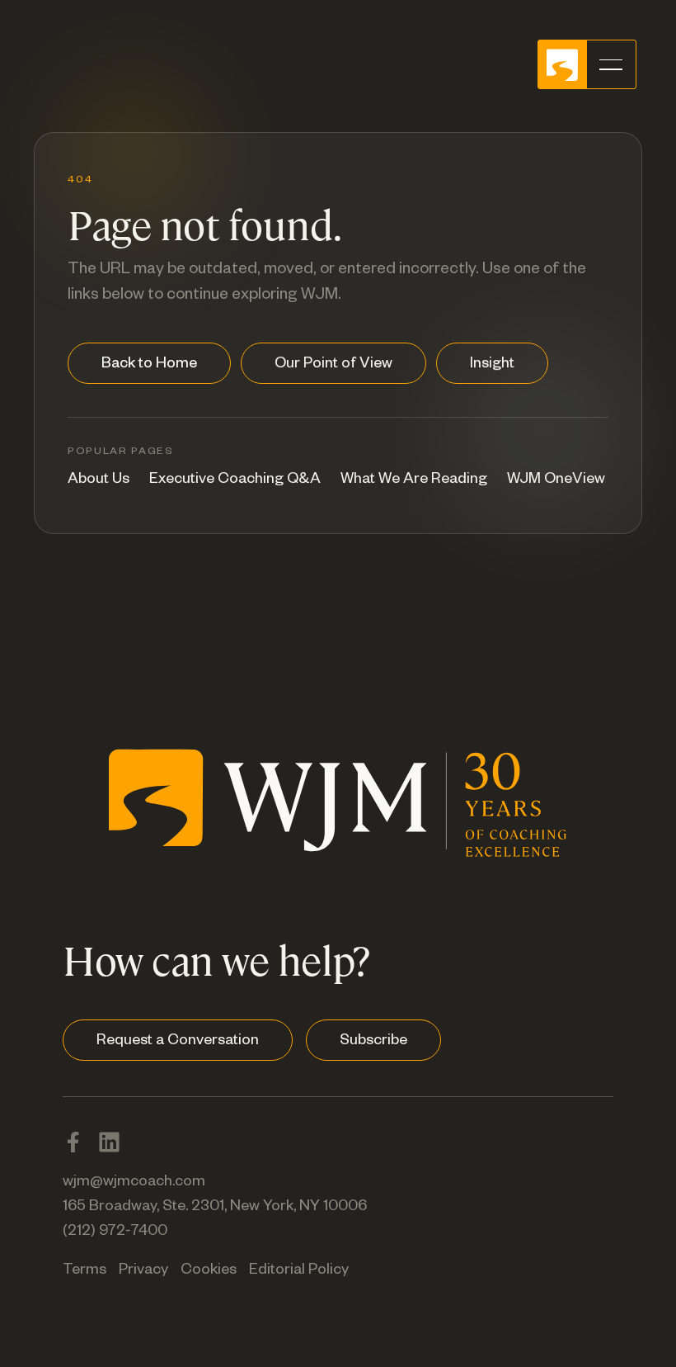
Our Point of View (333, 365)
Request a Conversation (177, 1042)
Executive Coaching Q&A (235, 480)
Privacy (143, 1271)
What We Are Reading (413, 480)
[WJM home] (338, 816)
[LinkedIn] (109, 1142)
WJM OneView (556, 480)
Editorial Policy (299, 1271)
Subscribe (373, 1042)
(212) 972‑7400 (115, 1232)
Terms (84, 1271)
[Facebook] (73, 1142)
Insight (492, 365)
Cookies (209, 1271)
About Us (98, 480)
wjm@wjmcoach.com (134, 1183)
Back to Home (149, 365)
